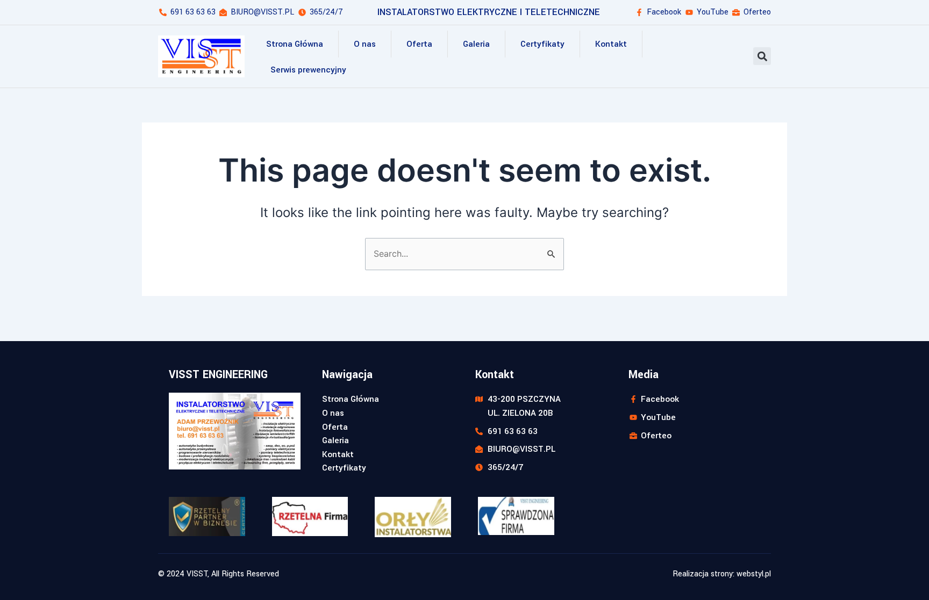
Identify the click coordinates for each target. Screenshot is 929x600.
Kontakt (611, 44)
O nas (365, 44)
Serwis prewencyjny (308, 70)
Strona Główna (294, 44)
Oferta (419, 44)
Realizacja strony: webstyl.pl (722, 574)
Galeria (476, 44)
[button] (762, 56)
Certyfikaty (542, 44)
